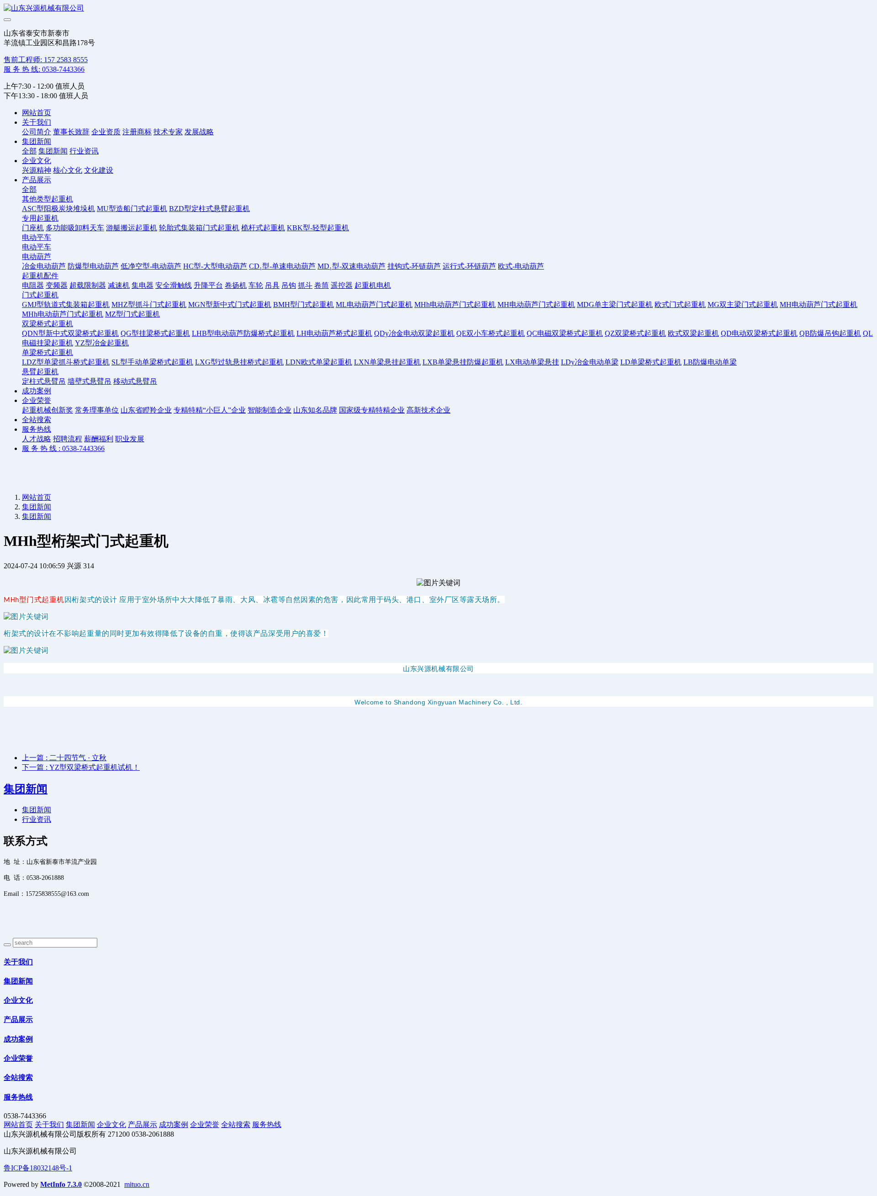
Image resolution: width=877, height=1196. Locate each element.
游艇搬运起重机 (131, 228)
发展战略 (199, 132)
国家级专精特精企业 (372, 410)
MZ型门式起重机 (132, 314)
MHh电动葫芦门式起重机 (455, 304)
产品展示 (36, 180)
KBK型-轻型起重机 (318, 228)
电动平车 (36, 237)
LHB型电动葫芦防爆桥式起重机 (243, 333)
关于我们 (36, 122)
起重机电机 (372, 285)
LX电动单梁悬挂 (532, 362)
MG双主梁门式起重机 (743, 304)
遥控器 (342, 285)
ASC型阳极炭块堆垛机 (58, 208)
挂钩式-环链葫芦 (414, 266)
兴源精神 (36, 170)
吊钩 (288, 285)
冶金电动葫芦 (44, 266)
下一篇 (81, 767)
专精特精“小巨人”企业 (210, 410)
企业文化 (36, 160)
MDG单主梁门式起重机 (615, 304)
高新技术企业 (428, 410)
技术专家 (168, 132)
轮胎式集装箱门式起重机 (199, 228)
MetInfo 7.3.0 (61, 1184)
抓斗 (305, 285)
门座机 (33, 228)
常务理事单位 (97, 410)
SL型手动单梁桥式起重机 (152, 362)
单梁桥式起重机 (47, 352)
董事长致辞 (71, 132)
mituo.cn (136, 1184)
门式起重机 (40, 295)
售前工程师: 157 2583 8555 (46, 60)
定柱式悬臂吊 (44, 381)
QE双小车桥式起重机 (490, 333)
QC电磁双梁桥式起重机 (565, 333)
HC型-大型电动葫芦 (215, 266)
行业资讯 (84, 151)
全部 (29, 151)
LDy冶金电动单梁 (589, 362)
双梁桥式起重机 (47, 324)
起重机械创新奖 (47, 410)
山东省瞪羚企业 (146, 410)
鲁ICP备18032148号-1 (38, 1168)
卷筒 (321, 285)
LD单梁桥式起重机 (651, 362)
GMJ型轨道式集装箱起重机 (66, 304)
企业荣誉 (36, 400)
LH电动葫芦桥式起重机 (334, 333)
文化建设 (98, 170)
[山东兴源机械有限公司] (438, 8)
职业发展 (129, 439)
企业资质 (106, 132)
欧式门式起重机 (680, 304)
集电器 (142, 285)
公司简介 (36, 132)
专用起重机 (40, 218)
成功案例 (36, 391)
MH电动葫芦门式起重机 (536, 304)
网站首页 (36, 112)
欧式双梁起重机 (693, 333)
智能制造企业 (269, 410)
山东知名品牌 (315, 410)
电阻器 (33, 285)
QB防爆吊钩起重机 (830, 333)
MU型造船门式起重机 (132, 208)
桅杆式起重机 (263, 228)
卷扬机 (236, 285)
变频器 (57, 285)
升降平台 (208, 285)
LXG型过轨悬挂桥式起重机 (239, 362)
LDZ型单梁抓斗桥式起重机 (66, 362)
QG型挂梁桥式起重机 (155, 333)
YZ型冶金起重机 (102, 343)
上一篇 (64, 758)
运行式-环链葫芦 (469, 266)
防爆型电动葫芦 (93, 266)
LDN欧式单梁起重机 (318, 362)
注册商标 (137, 132)
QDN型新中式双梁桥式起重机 (70, 333)
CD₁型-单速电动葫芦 (282, 266)
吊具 (272, 285)
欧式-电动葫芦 (521, 266)
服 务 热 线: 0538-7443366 (44, 69)
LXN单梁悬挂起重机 (387, 362)
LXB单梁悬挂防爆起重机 (463, 362)
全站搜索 (36, 419)
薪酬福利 (98, 439)
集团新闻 (36, 141)
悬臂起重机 (40, 372)
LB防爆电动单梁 (710, 362)
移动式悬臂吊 (135, 381)
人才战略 (36, 439)
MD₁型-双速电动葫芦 (351, 266)
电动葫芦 (36, 256)
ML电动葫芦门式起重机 (374, 304)
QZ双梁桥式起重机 (635, 333)
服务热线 (36, 429)
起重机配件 (40, 276)
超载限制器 (87, 285)
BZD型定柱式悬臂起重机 (209, 208)
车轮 (255, 285)
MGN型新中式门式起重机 (229, 304)
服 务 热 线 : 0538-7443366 (63, 448)
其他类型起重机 (47, 199)
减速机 (119, 285)
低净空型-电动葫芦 (151, 266)
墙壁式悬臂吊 (89, 381)
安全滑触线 (173, 285)
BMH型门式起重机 (303, 304)
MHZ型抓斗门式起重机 (148, 304)
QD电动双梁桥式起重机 (759, 333)
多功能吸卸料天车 (75, 228)
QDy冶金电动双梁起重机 (414, 333)
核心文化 (67, 170)
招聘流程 (67, 439)
